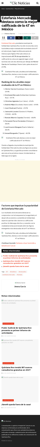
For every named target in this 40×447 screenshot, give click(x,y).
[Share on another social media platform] (35, 37)
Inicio (3, 8)
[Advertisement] (20, 181)
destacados (22, 271)
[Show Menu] (2, 3)
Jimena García (9, 33)
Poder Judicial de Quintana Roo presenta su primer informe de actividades (16, 330)
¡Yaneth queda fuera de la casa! (16, 266)
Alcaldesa (13, 271)
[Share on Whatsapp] (27, 37)
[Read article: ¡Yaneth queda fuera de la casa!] (20, 389)
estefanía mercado (9, 274)
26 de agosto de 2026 (9, 336)
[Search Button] (37, 3)
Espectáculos (8, 400)
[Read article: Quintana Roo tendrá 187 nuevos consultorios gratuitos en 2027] (20, 352)
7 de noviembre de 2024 (26, 33)
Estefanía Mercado (8, 43)
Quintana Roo (9, 8)
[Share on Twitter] (19, 37)
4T (7, 271)
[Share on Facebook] (11, 37)
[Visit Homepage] (20, 3)
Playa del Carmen (19, 8)
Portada (19, 274)
